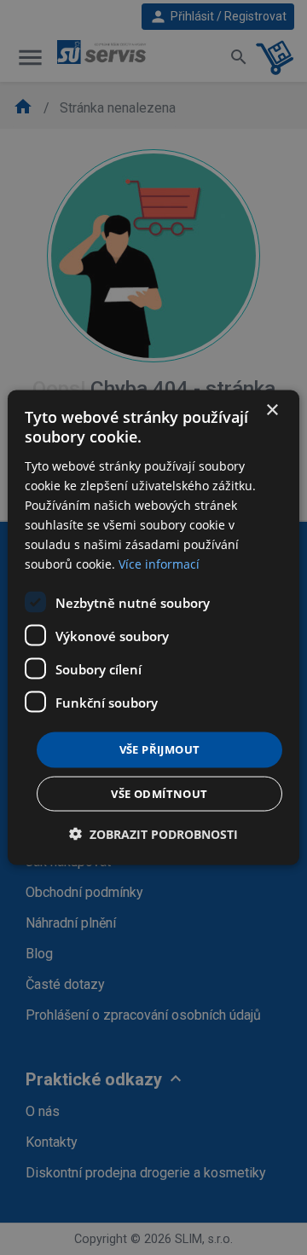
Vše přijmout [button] (159, 749)
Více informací (159, 564)
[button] (153, 833)
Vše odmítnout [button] (159, 793)
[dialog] (153, 627)
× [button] (271, 410)
